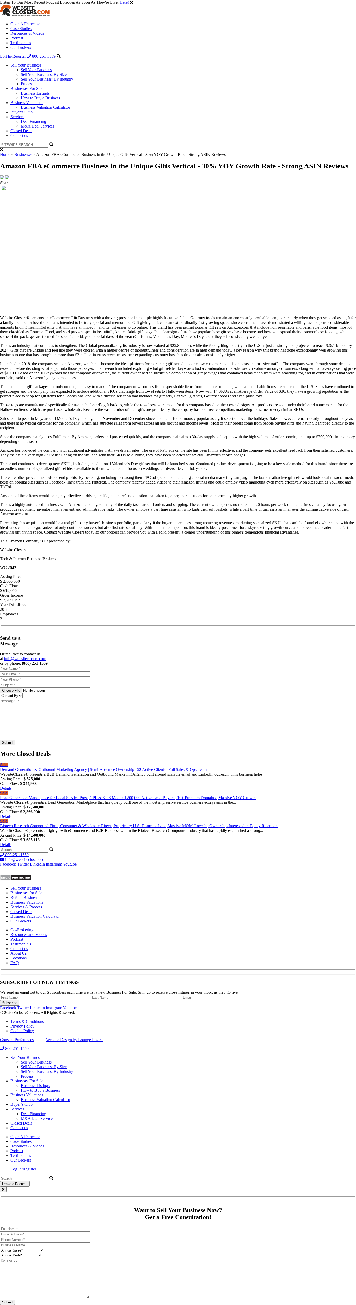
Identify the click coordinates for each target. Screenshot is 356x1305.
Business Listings (35, 93)
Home (5, 154)
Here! (124, 2)
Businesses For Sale (26, 88)
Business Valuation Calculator (45, 107)
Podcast (16, 38)
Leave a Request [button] (15, 1184)
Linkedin (37, 864)
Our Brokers (20, 47)
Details (5, 788)
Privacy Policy (22, 1026)
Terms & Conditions (27, 1021)
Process (27, 84)
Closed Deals (21, 131)
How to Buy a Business (40, 98)
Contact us (19, 135)
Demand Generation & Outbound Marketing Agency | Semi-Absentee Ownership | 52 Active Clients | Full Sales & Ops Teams (104, 769)
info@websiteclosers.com (25, 658)
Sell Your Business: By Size (44, 74)
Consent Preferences (17, 1039)
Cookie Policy (22, 1031)
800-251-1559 (44, 56)
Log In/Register (13, 56)
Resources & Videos (27, 33)
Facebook (8, 864)
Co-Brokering (21, 930)
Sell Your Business (25, 65)
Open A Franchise (25, 24)
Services (17, 116)
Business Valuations (26, 102)
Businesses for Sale (26, 893)
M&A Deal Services (37, 126)
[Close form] (3, 1189)
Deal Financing (33, 121)
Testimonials (20, 42)
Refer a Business (24, 897)
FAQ (14, 962)
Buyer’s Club (21, 112)
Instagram (54, 864)
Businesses (23, 154)
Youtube (70, 864)
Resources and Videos (28, 934)
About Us (18, 953)
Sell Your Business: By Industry (47, 79)
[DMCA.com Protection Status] (16, 879)
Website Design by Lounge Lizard (74, 1039)
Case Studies (21, 28)
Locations (18, 958)
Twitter (23, 864)
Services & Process (26, 907)
